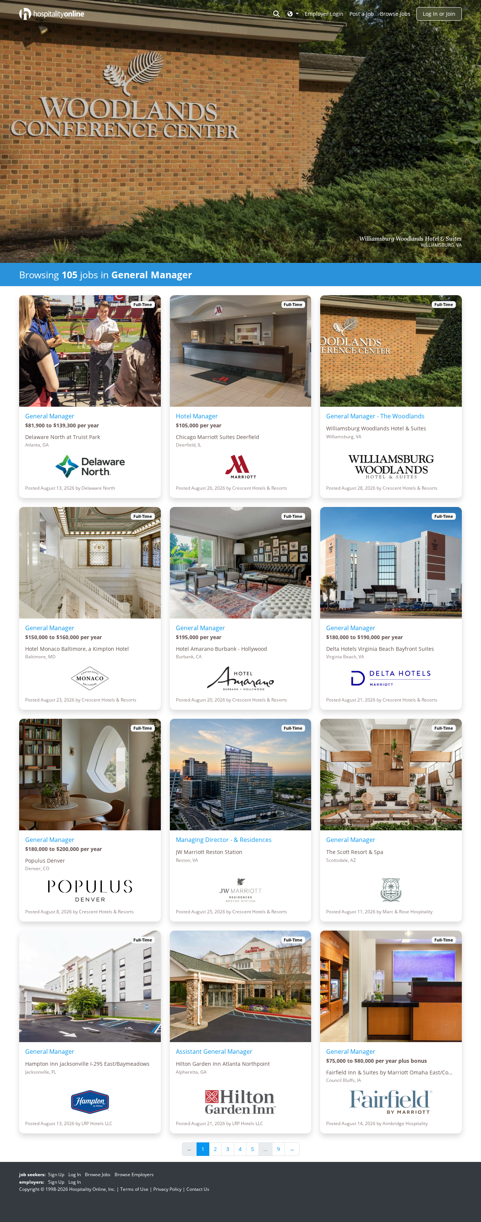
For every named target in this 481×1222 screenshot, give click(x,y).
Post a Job (361, 13)
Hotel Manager (197, 416)
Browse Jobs (395, 13)
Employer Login (324, 13)
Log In (74, 1174)
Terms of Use (134, 1189)
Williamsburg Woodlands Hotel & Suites (410, 238)
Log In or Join (439, 13)
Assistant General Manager (214, 1051)
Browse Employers (134, 1174)
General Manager (49, 416)
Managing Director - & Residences (224, 840)
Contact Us (197, 1189)
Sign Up (56, 1174)
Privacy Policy (167, 1189)
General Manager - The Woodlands (375, 416)
